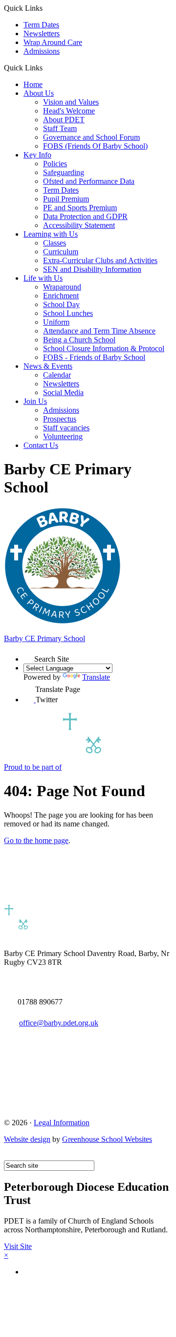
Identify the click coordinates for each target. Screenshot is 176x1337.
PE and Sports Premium (80, 207)
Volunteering (63, 436)
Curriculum (60, 251)
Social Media (63, 392)
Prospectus (59, 419)
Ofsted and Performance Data (88, 181)
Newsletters (41, 33)
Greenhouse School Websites (107, 1139)
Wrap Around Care (52, 42)
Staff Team (60, 128)
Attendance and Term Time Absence (99, 331)
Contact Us (40, 445)
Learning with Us (50, 234)
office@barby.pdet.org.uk (58, 1023)
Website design (27, 1139)
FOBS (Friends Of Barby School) (95, 146)
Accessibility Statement (79, 225)
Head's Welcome (69, 111)
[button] (46, 67)
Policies (55, 163)
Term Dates (41, 25)
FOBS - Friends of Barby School (94, 357)
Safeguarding (63, 172)
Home (33, 84)
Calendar (57, 375)
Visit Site (18, 1246)
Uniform (56, 322)
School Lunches (68, 313)
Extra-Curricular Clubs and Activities (100, 260)
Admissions (41, 51)
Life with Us (43, 278)
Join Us (35, 401)
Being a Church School (79, 339)
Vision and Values (71, 102)
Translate (96, 677)
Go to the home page (36, 840)
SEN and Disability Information (92, 269)
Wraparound (62, 287)
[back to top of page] (8, 1156)
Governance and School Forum (91, 137)
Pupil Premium (66, 199)
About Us (38, 93)
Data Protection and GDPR (85, 216)
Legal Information (61, 1122)
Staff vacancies (66, 427)
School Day (61, 304)
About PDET (64, 119)
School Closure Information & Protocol (103, 348)
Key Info (37, 155)
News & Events (47, 366)
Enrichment (61, 295)
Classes (54, 243)
